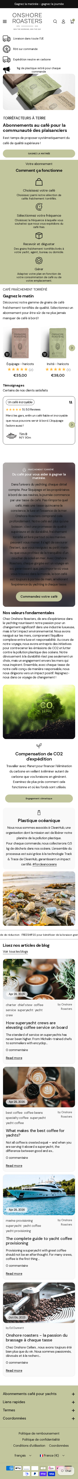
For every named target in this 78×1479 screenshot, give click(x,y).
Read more (14, 1058)
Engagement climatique (39, 798)
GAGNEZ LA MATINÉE (39, 153)
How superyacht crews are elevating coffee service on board (37, 1025)
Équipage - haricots (20, 364)
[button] (5, 21)
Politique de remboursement (39, 1433)
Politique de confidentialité (41, 1439)
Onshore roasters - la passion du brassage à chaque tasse (36, 1337)
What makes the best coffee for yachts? (35, 1133)
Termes (9, 1410)
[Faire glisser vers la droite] (72, 348)
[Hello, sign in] (63, 21)
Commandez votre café (39, 596)
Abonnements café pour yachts (30, 1393)
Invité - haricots (58, 364)
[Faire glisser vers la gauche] (6, 348)
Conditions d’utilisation (29, 1445)
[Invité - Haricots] (58, 342)
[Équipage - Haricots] (20, 342)
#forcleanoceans (44, 864)
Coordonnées (14, 1418)
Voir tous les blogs (15, 951)
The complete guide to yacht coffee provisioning (39, 1240)
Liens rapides (14, 1402)
